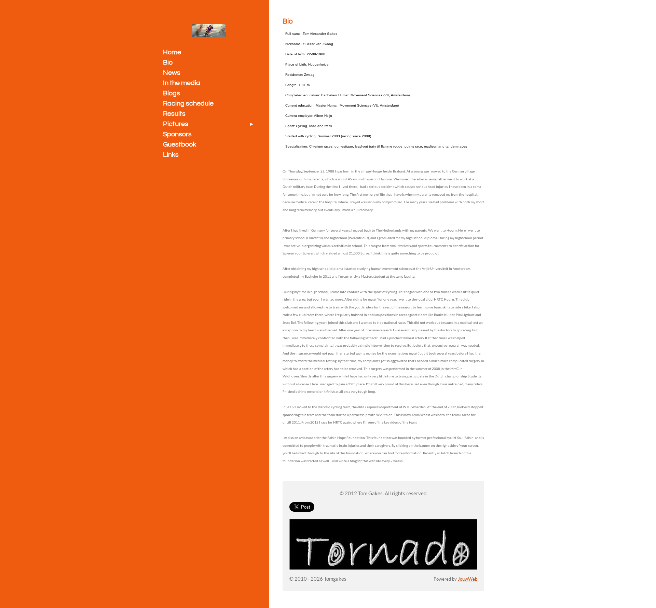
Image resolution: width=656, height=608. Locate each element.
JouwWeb (467, 579)
